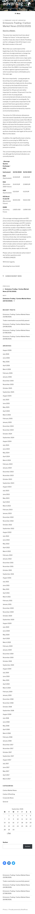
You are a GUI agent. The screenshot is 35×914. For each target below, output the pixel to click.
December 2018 (8, 699)
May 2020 (6, 635)
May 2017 (6, 771)
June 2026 (6, 358)
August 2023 (7, 487)
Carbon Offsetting (9, 794)
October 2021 (7, 570)
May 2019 (6, 680)
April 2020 (6, 638)
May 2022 (6, 544)
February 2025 (8, 418)
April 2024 (6, 456)
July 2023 (6, 490)
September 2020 (8, 619)
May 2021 (6, 589)
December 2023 (8, 472)
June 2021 (6, 585)
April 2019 (6, 684)
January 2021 (7, 604)
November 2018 (8, 703)
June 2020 (6, 631)
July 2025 (6, 399)
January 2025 (7, 422)
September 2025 (8, 392)
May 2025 (6, 407)
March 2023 (7, 506)
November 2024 (8, 430)
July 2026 (6, 354)
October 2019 (7, 661)
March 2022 (7, 551)
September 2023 (8, 483)
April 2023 (6, 502)
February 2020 (8, 646)
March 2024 (7, 460)
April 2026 (6, 365)
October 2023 (7, 479)
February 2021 (7, 600)
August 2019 (7, 669)
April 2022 (6, 547)
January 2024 (7, 468)
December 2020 (8, 608)
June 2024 (6, 449)
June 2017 (6, 767)
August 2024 (7, 441)
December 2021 (8, 562)
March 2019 (7, 688)
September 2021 (8, 574)
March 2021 (7, 597)
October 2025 (7, 388)
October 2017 (7, 752)
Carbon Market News (13, 276)
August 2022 (7, 532)
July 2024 (6, 445)
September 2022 (8, 528)
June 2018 (6, 722)
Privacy (5, 909)
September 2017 (8, 756)
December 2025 (8, 381)
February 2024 (8, 464)
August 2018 (7, 714)
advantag (22, 20)
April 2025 (6, 411)
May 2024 (6, 453)
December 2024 (8, 426)
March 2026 (7, 369)
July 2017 (6, 763)
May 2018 (6, 726)
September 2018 (8, 710)
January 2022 (7, 559)
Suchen (5, 842)
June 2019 (6, 676)
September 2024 (8, 437)
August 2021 (7, 578)
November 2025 (8, 384)
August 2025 (7, 396)
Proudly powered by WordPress (18, 909)
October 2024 (7, 434)
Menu (18, 13)
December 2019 (8, 654)
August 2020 (7, 623)
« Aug (9, 833)
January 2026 (7, 377)
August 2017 (7, 760)
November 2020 (8, 612)
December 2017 (8, 745)
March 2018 (7, 733)
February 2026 (8, 373)
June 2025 (6, 403)
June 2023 (6, 494)
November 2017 (8, 748)
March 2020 (7, 642)
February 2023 (8, 509)
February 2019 (7, 691)
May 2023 (6, 498)
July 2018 (6, 718)
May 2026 (6, 362)
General (5, 802)
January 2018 (7, 741)
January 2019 (7, 695)
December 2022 (8, 517)
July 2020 (6, 627)
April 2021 (6, 593)
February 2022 (7, 555)
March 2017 (7, 779)
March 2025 (7, 415)
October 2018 (7, 707)
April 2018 (6, 729)
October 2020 (7, 616)
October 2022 (7, 525)
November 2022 (8, 521)
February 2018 (7, 737)
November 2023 (8, 475)
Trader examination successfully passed (16, 320)
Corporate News (8, 798)
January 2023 (7, 513)
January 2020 (7, 650)
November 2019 (8, 657)
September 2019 (8, 665)
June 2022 (6, 540)
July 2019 (6, 672)
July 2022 (6, 536)
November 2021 (8, 566)
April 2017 (6, 775)
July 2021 (6, 582)
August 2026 (7, 350)
